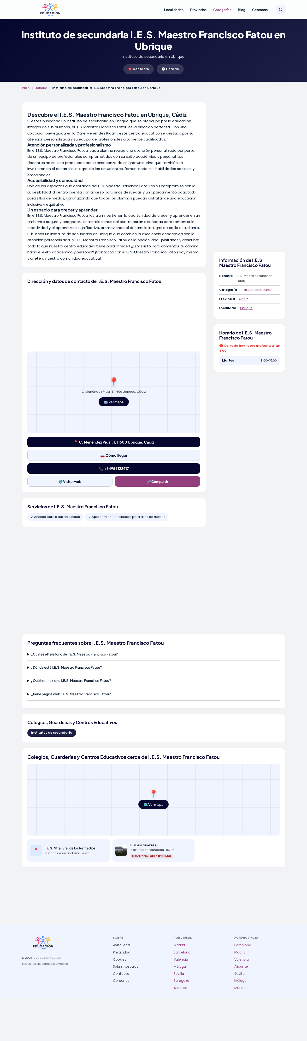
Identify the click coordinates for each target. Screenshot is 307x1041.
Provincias (198, 9)
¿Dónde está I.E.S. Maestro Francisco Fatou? (66, 667)
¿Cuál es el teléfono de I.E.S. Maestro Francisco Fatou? (74, 654)
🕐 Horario (170, 69)
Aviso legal (121, 945)
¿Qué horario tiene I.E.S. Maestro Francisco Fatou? (71, 680)
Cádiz (243, 299)
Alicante (180, 988)
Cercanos (260, 9)
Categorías (222, 9)
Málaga (180, 966)
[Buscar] (280, 9)
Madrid (179, 945)
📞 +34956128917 (114, 468)
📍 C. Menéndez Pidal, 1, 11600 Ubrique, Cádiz (114, 442)
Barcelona (182, 952)
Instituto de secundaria (259, 289)
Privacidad (121, 952)
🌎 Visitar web (70, 481)
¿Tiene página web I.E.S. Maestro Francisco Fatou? (71, 694)
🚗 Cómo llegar (113, 455)
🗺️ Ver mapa (114, 402)
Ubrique (41, 88)
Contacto (121, 973)
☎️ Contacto (138, 69)
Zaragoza (181, 980)
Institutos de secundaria (51, 732)
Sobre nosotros (125, 966)
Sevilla (179, 973)
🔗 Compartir (157, 481)
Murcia (240, 988)
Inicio (26, 88)
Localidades (173, 9)
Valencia (181, 959)
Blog (241, 9)
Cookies (119, 959)
